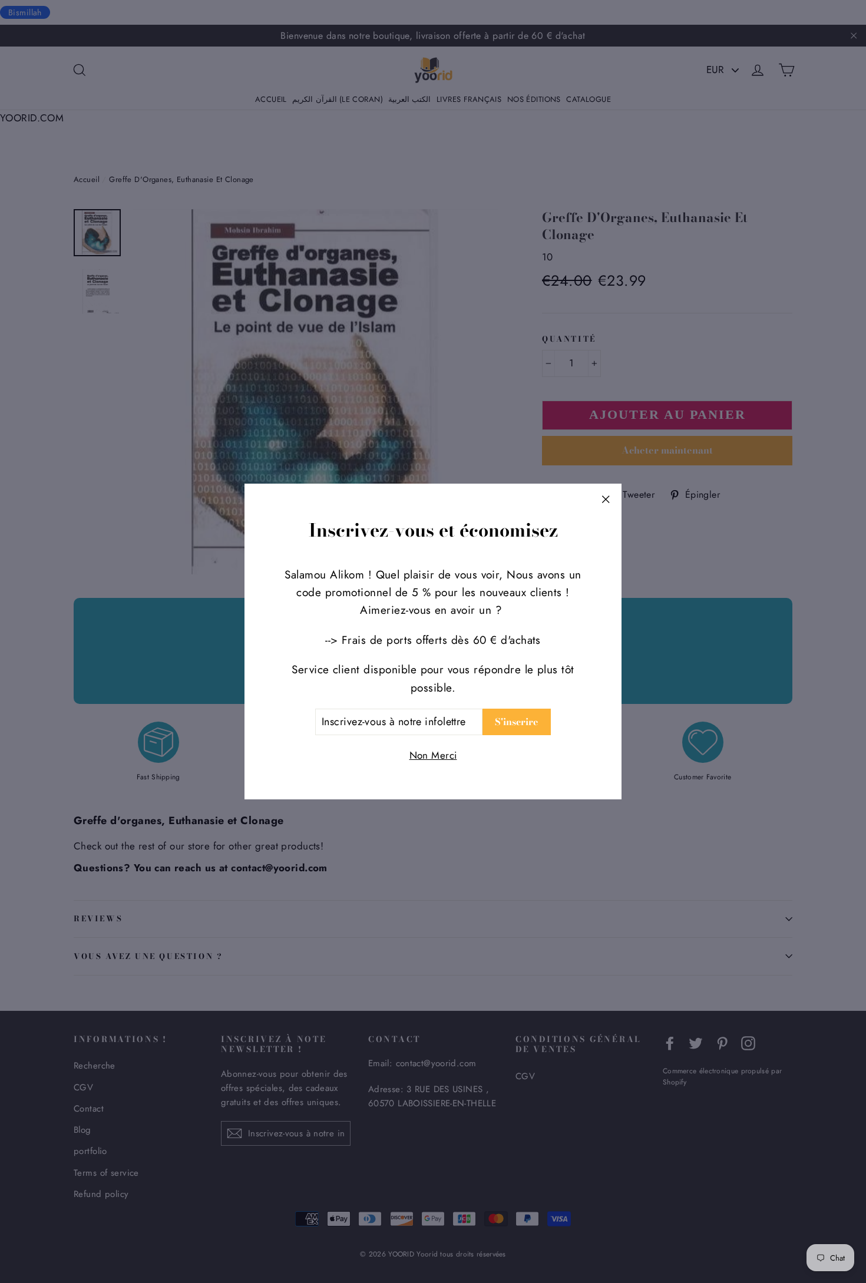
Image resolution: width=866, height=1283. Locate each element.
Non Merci (433, 755)
